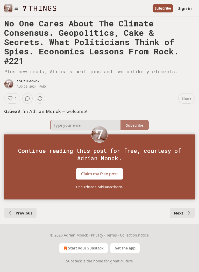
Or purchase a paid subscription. (99, 187)
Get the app (125, 248)
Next (178, 213)
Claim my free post (99, 174)
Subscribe (163, 8)
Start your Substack (86, 248)
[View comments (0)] (27, 98)
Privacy (97, 235)
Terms (111, 235)
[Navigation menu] (11, 8)
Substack (74, 261)
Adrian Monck (28, 81)
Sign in (185, 8)
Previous (24, 213)
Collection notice (134, 235)
